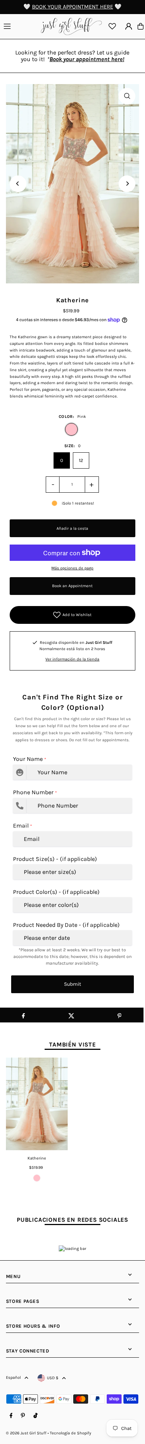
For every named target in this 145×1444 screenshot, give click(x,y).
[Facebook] (11, 1416)
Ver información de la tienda (72, 659)
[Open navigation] (19, 26)
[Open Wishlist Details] (112, 26)
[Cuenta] (128, 26)
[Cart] (141, 26)
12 (81, 460)
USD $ (52, 1377)
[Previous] (18, 183)
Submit (72, 984)
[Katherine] (37, 1103)
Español (13, 1377)
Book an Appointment (72, 585)
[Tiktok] (35, 1416)
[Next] (127, 183)
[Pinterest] (23, 1416)
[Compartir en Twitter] (71, 1015)
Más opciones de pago (72, 568)
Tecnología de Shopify (70, 1433)
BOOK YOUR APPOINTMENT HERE (72, 6)
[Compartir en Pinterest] (119, 1015)
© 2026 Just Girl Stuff (26, 1433)
